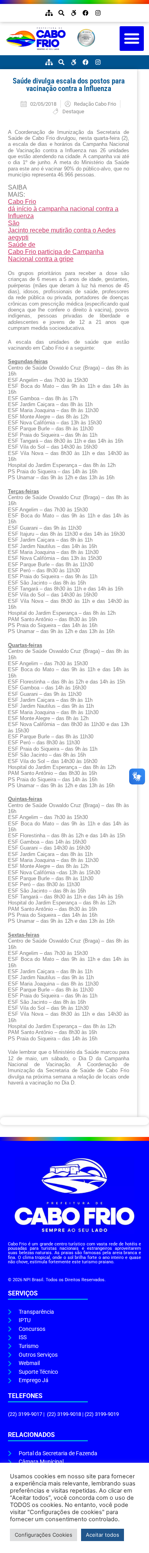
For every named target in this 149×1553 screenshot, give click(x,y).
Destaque (73, 111)
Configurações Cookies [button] (43, 1535)
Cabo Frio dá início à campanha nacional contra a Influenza (63, 208)
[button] (132, 38)
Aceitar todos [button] (102, 1535)
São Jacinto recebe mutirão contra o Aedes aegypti (62, 230)
